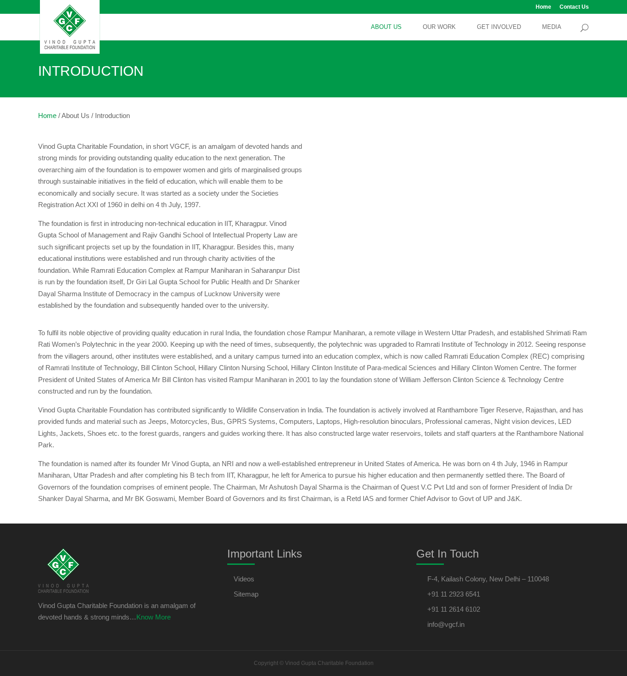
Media (551, 27)
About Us (386, 27)
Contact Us (574, 7)
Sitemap (246, 594)
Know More (153, 617)
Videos (244, 579)
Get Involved (499, 27)
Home (543, 7)
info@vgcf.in (446, 624)
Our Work (439, 27)
